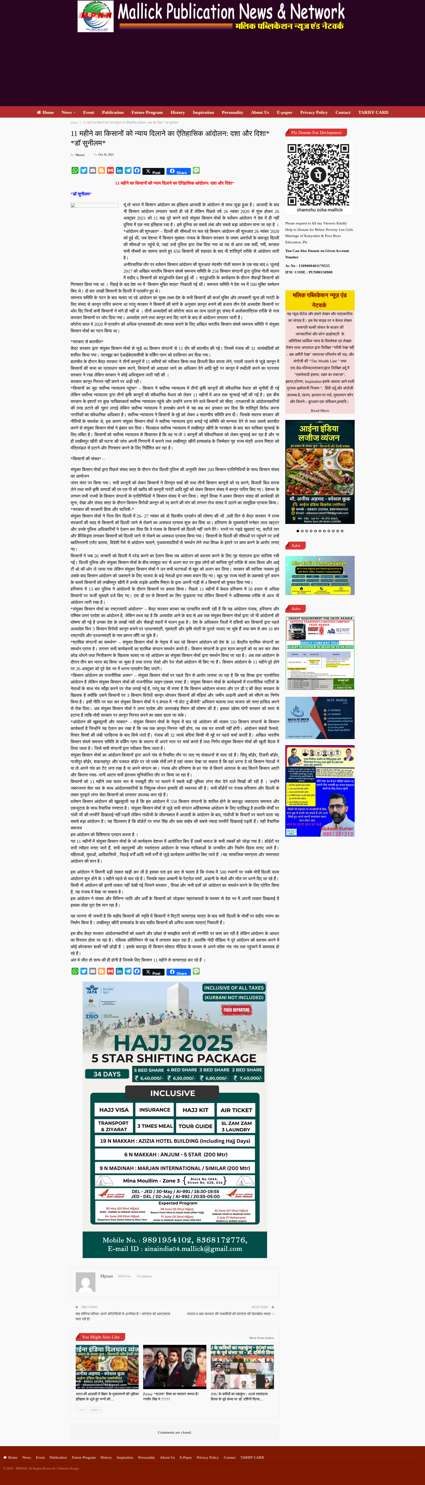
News (67, 112)
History (178, 112)
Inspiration (203, 112)
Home (48, 112)
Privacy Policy (314, 112)
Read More (320, 411)
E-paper (284, 112)
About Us (260, 112)
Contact (342, 112)
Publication (113, 112)
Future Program (147, 112)
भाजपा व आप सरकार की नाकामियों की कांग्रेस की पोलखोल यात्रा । (230, 1314)
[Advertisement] (212, 69)
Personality (232, 112)
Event (88, 112)
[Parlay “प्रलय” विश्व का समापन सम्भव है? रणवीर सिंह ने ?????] (174, 1367)
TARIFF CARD (373, 112)
